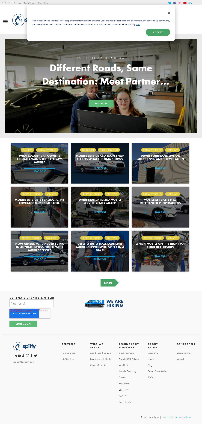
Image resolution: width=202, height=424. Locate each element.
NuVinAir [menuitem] (123, 396)
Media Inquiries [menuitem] (183, 353)
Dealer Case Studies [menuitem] (157, 371)
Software (172, 150)
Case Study (51, 238)
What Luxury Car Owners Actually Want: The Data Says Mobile (39, 158)
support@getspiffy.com (26, 2)
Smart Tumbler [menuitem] (125, 402)
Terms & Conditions (183, 417)
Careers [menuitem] (151, 359)
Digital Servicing (47, 150)
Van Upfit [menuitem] (123, 365)
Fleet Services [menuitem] (68, 353)
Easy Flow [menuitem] (123, 390)
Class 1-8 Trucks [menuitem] (98, 365)
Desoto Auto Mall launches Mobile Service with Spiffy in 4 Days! (100, 246)
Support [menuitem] (180, 359)
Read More (101, 103)
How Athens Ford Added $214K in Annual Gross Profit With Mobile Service (39, 246)
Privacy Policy (167, 417)
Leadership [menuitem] (153, 353)
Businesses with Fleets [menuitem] (100, 359)
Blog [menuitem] (150, 365)
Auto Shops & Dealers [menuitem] (100, 353)
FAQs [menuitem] (150, 377)
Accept (158, 32)
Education (88, 150)
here (138, 24)
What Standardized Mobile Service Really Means (100, 201)
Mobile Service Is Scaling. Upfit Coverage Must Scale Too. (39, 201)
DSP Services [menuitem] (68, 359)
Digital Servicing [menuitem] (126, 353)
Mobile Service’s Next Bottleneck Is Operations (160, 201)
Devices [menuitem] (122, 377)
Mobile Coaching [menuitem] (127, 371)
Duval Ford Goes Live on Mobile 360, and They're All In (160, 157)
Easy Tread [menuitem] (124, 383)
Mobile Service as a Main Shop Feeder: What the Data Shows (100, 157)
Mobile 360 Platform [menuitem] (129, 359)
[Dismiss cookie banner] (169, 13)
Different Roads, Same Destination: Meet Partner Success (101, 73)
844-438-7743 (8, 2)
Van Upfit (51, 194)
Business (27, 150)
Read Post (39, 171)
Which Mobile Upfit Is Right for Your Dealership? (161, 245)
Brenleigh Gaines (116, 93)
